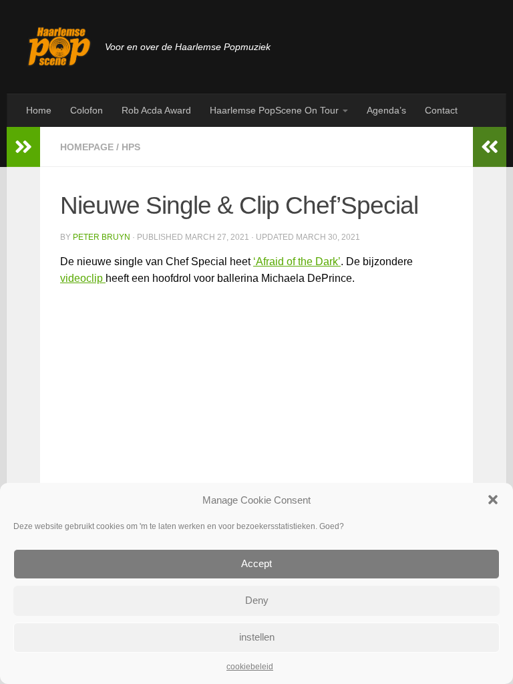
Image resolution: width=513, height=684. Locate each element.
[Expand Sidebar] (23, 147)
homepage (87, 147)
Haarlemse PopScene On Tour (274, 110)
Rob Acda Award (156, 110)
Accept (256, 563)
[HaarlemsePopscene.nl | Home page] (59, 47)
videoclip (83, 278)
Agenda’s (386, 110)
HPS (131, 147)
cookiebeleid (249, 666)
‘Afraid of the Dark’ (297, 261)
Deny (257, 600)
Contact (441, 110)
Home (38, 110)
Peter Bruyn (101, 237)
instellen (257, 637)
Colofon (86, 110)
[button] (493, 499)
